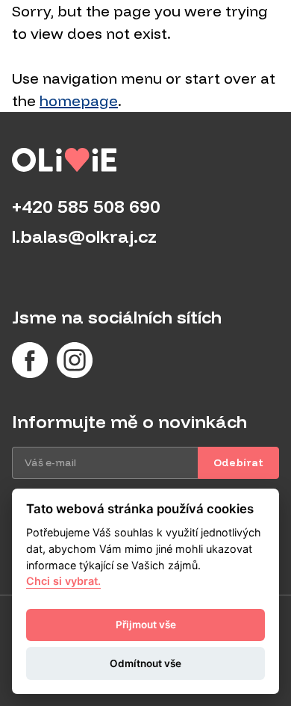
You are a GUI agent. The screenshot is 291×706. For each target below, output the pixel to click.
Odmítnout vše (145, 663)
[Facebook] (30, 360)
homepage (79, 100)
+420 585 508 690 (86, 206)
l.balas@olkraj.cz (84, 236)
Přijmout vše (146, 625)
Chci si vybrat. (63, 581)
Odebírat (238, 462)
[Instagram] (75, 360)
